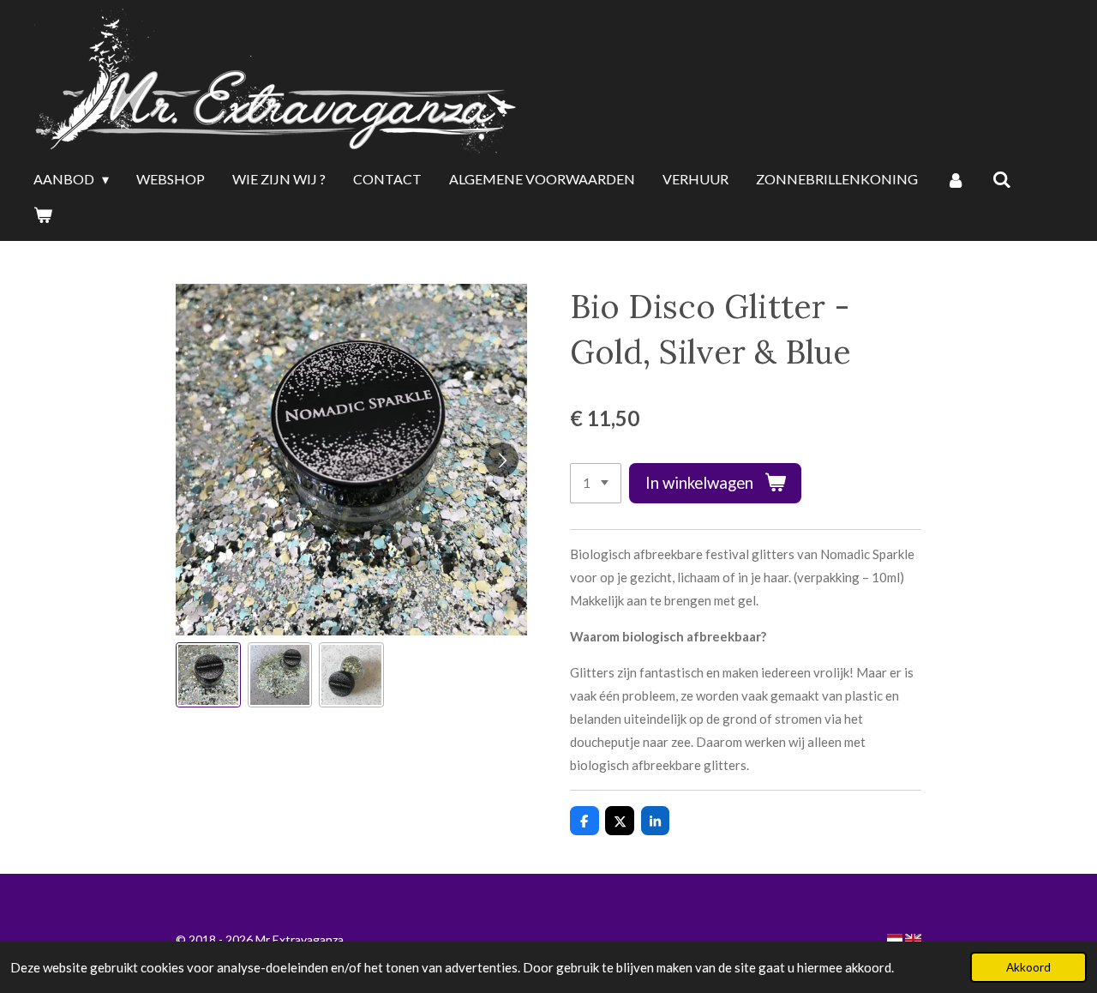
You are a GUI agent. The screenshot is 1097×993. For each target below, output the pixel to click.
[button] (208, 674)
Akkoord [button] (1028, 967)
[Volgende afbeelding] (501, 459)
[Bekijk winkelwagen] (43, 215)
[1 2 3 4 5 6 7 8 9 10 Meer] (595, 483)
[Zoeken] (1002, 180)
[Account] (955, 180)
